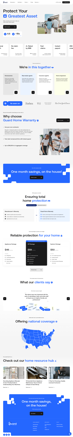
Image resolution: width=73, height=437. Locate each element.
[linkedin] (9, 435)
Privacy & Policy (60, 424)
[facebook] (4, 435)
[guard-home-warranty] (5, 2)
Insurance (35, 428)
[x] (7, 435)
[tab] (18, 127)
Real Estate (35, 426)
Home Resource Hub (48, 425)
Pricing (32, 2)
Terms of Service (60, 426)
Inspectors (35, 430)
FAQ (45, 427)
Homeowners (35, 424)
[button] (13, 2)
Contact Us (47, 429)
